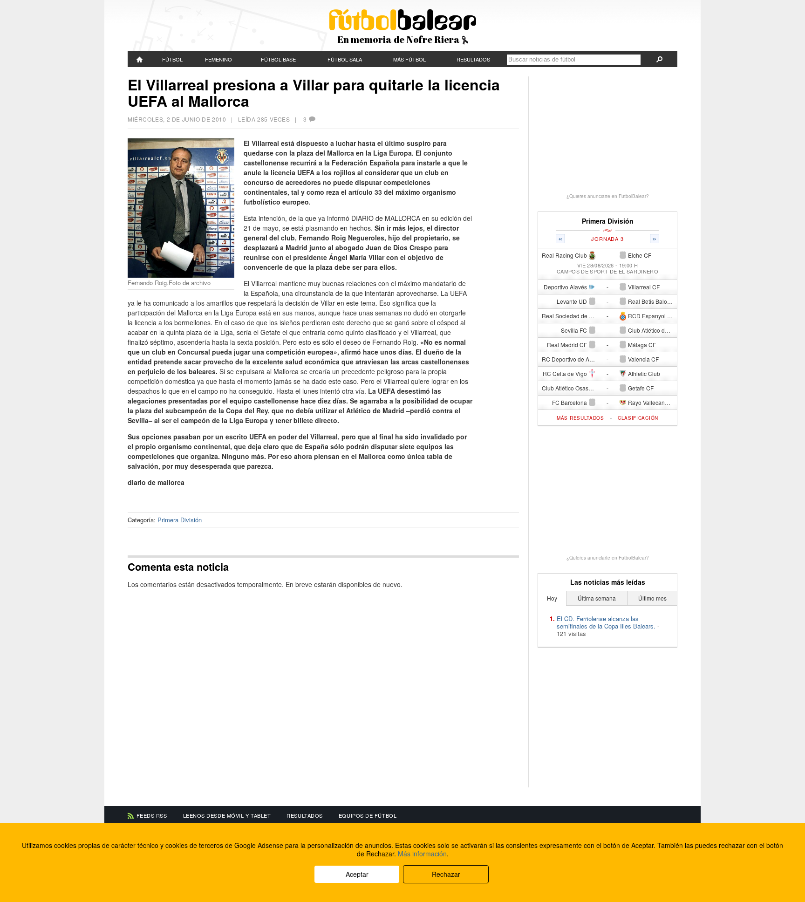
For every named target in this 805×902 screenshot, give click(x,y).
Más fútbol (409, 59)
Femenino (218, 59)
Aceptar (357, 874)
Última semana (597, 598)
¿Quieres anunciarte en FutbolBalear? (607, 196)
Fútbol (172, 59)
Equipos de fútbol (367, 815)
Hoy (552, 598)
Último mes (652, 598)
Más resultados (580, 418)
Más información (422, 853)
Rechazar (446, 874)
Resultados (473, 59)
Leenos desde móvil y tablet (227, 815)
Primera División (179, 519)
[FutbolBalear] (140, 59)
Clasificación (638, 418)
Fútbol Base (278, 59)
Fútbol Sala (344, 59)
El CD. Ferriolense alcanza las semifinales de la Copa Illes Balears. (606, 622)
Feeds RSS (151, 815)
